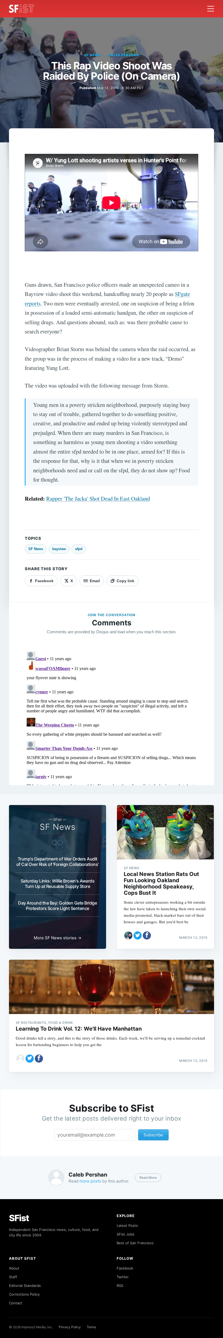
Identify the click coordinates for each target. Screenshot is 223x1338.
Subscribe (153, 1134)
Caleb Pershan (123, 55)
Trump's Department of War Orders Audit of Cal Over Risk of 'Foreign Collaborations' (57, 861)
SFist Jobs (125, 1234)
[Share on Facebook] (146, 935)
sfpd (78, 549)
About (14, 1268)
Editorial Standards (25, 1285)
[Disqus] (111, 717)
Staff (13, 1277)
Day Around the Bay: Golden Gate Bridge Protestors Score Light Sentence (57, 905)
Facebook (125, 1268)
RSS (120, 1285)
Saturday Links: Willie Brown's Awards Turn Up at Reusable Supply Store (58, 883)
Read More (148, 1177)
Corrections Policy (24, 1294)
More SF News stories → (57, 937)
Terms (91, 1327)
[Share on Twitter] (137, 935)
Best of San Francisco (135, 1243)
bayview (59, 549)
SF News (92, 55)
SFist (19, 1218)
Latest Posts (127, 1225)
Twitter (123, 1277)
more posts (90, 1181)
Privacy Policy (70, 1327)
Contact (15, 1303)
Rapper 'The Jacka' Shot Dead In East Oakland (98, 498)
